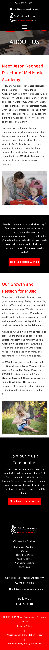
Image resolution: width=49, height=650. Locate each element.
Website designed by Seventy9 (24, 644)
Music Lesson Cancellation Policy (24, 635)
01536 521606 (25, 3)
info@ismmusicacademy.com (25, 9)
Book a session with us (24, 262)
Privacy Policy (24, 626)
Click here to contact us (24, 501)
